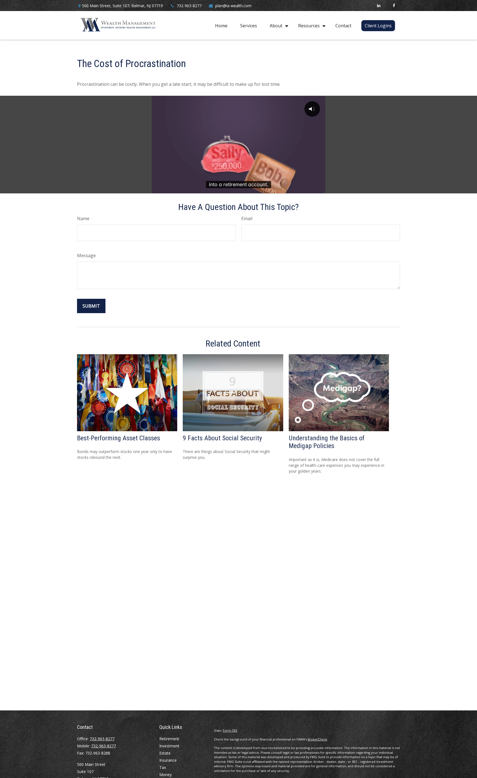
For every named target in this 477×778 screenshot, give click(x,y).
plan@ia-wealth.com (233, 5)
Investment (169, 745)
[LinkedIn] (378, 5)
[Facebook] (394, 5)
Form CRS (230, 730)
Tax (162, 767)
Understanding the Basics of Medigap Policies (327, 442)
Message (86, 255)
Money (165, 774)
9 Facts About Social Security (222, 438)
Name (83, 218)
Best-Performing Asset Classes (118, 438)
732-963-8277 (189, 5)
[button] (221, 25)
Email (246, 218)
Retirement (169, 738)
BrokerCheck (317, 739)
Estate (165, 753)
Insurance (168, 760)
